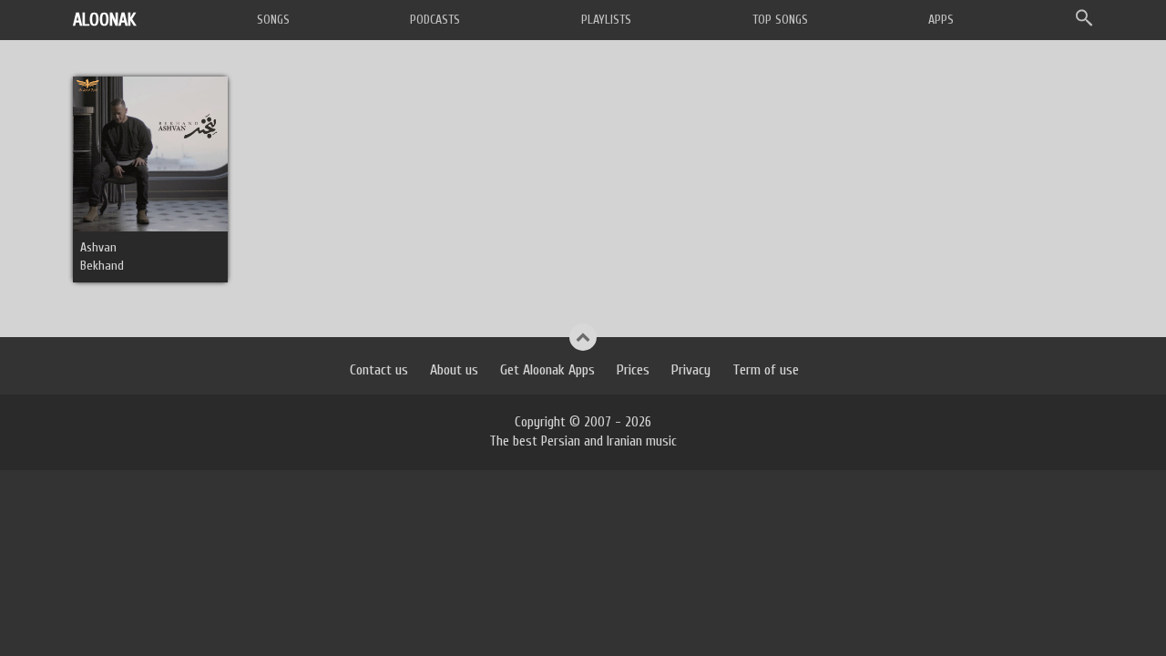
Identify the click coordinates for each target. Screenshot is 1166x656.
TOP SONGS (780, 19)
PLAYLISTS (606, 19)
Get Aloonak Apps (547, 370)
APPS (941, 19)
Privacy (691, 370)
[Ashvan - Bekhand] (150, 153)
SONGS (273, 19)
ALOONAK (104, 19)
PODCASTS (435, 19)
